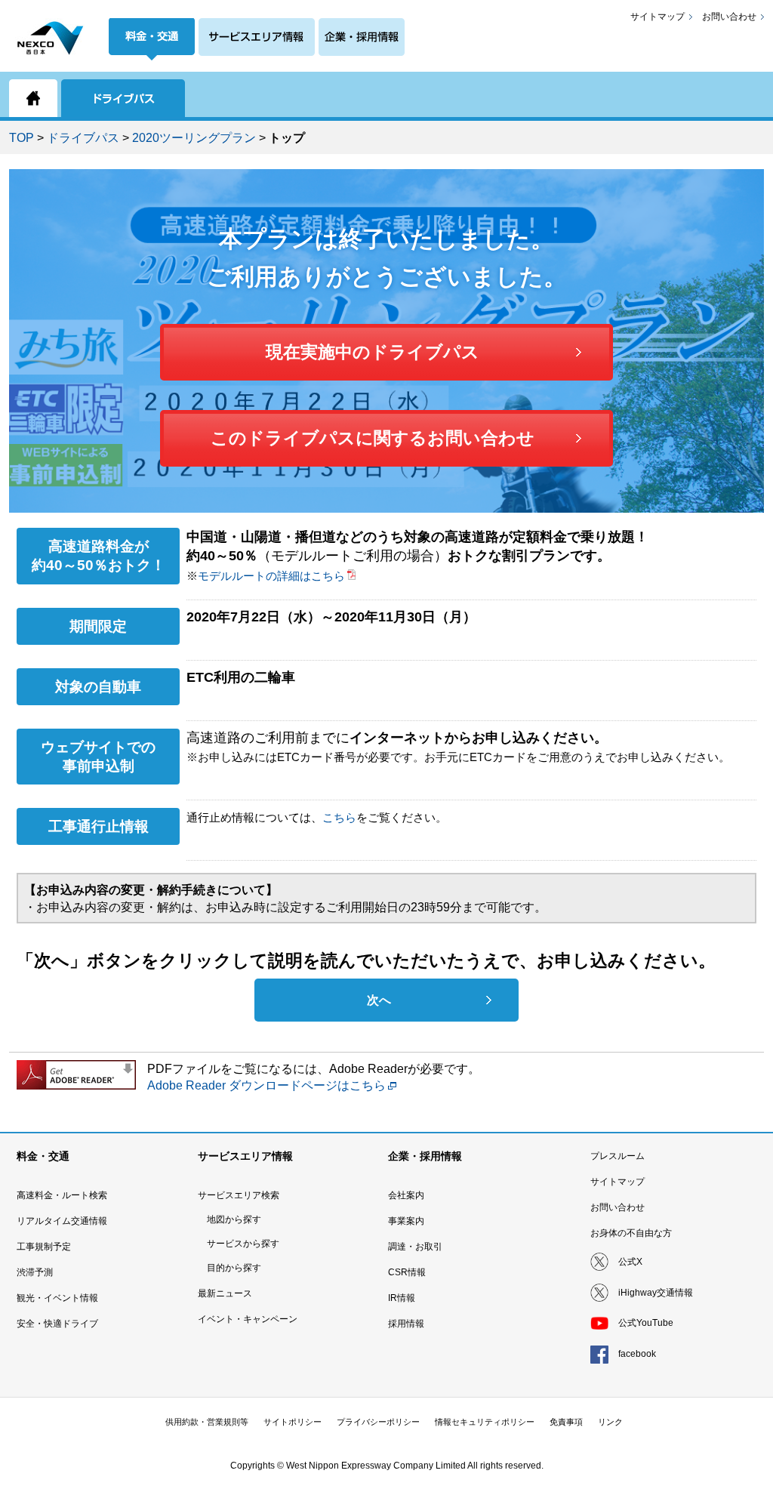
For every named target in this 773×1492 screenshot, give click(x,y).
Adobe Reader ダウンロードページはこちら (266, 1085)
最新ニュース (225, 1293)
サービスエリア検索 (238, 1195)
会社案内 (406, 1195)
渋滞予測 (35, 1272)
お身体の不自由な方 (631, 1233)
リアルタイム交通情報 (62, 1221)
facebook (637, 1354)
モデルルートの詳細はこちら (271, 575)
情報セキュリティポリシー (484, 1421)
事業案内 (406, 1221)
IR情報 (401, 1298)
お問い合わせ (729, 16)
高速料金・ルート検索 (62, 1195)
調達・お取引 (415, 1246)
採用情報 (406, 1323)
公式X (630, 1261)
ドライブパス (83, 137)
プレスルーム (617, 1156)
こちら (339, 817)
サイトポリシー (292, 1421)
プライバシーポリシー (378, 1421)
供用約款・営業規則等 (206, 1421)
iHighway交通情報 (655, 1292)
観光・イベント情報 (57, 1298)
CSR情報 (407, 1272)
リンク (610, 1421)
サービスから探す (243, 1243)
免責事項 (566, 1421)
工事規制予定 (44, 1246)
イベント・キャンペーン (247, 1319)
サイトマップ (657, 16)
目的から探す (234, 1267)
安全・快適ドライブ (57, 1323)
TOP (21, 137)
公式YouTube (645, 1323)
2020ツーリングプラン (194, 137)
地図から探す (234, 1219)
